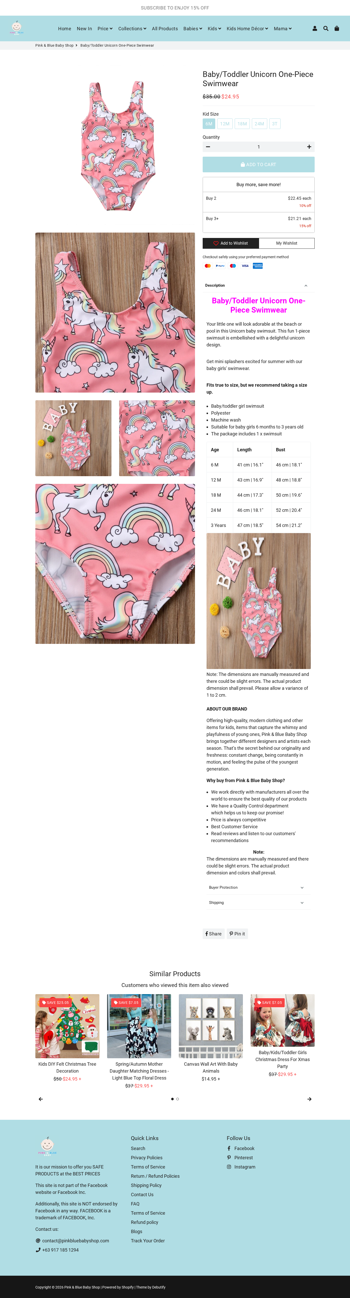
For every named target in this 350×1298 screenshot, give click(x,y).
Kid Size (211, 114)
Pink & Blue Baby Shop (54, 45)
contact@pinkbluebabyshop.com (75, 1240)
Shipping (216, 902)
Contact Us (142, 1194)
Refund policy (144, 1222)
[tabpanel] (67, 1038)
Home (64, 28)
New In (84, 28)
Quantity (211, 137)
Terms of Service (148, 1167)
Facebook (243, 1148)
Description (215, 285)
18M (242, 123)
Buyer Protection (223, 887)
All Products (165, 28)
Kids (213, 28)
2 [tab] (177, 1099)
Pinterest (243, 1157)
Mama (281, 28)
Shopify (128, 1287)
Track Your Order (148, 1240)
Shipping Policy (146, 1185)
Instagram (244, 1167)
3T (275, 123)
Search (138, 1148)
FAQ (135, 1203)
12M (225, 123)
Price (104, 28)
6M (208, 123)
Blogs (136, 1231)
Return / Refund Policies (155, 1176)
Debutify (159, 1287)
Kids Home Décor (246, 28)
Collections (130, 28)
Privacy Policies (146, 1157)
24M (259, 123)
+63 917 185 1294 (60, 1250)
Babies (191, 28)
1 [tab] (172, 1099)
